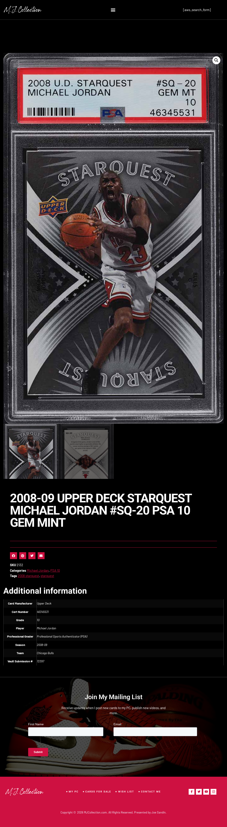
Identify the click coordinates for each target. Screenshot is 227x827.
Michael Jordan (38, 570)
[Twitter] (199, 792)
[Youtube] (206, 792)
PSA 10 (55, 570)
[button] (113, 10)
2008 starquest (28, 576)
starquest (47, 576)
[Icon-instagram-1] (213, 792)
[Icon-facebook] (191, 792)
